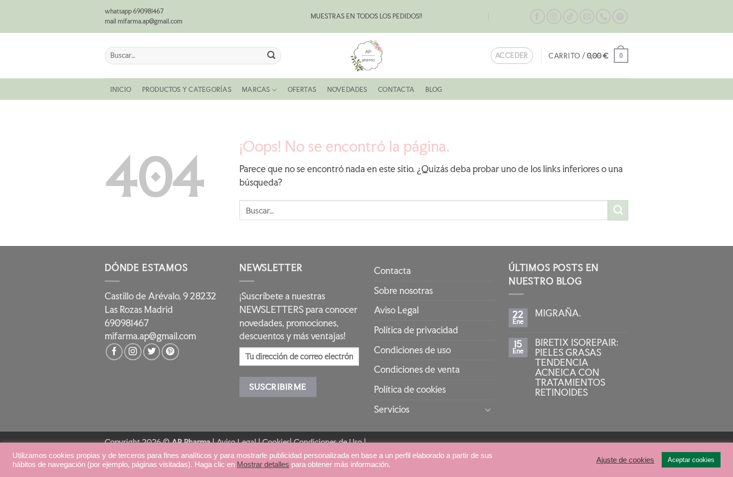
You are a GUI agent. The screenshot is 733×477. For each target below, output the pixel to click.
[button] (588, 55)
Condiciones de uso (412, 350)
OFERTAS (302, 89)
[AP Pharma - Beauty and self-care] (366, 55)
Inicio (120, 89)
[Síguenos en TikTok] (570, 16)
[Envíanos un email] (586, 16)
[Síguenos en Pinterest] (619, 16)
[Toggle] (488, 409)
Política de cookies (410, 389)
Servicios (391, 409)
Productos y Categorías (186, 89)
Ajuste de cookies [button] (625, 460)
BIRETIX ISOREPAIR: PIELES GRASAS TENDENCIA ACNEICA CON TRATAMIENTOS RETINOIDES (576, 368)
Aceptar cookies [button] (691, 460)
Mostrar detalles (263, 465)
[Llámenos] (603, 16)
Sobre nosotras (403, 290)
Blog (476, 16)
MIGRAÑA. (558, 313)
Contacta (509, 16)
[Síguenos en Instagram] (554, 16)
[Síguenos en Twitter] (151, 351)
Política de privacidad (416, 330)
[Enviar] (271, 55)
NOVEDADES (347, 89)
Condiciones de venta (417, 369)
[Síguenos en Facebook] (537, 16)
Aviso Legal (396, 310)
